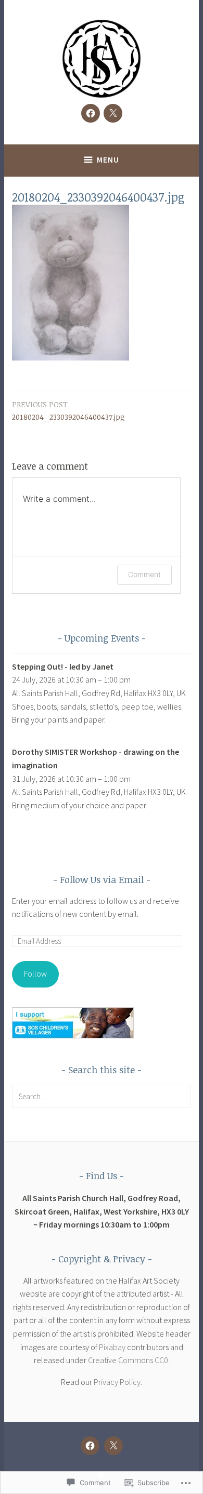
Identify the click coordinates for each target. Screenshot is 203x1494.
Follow (35, 973)
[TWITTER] (113, 1445)
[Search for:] (101, 1096)
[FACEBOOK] (90, 1445)
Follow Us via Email (102, 879)
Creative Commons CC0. (129, 1360)
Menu (108, 160)
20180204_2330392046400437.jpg (68, 410)
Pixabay (112, 1347)
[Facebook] (90, 113)
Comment (144, 574)
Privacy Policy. (118, 1382)
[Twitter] (113, 113)
